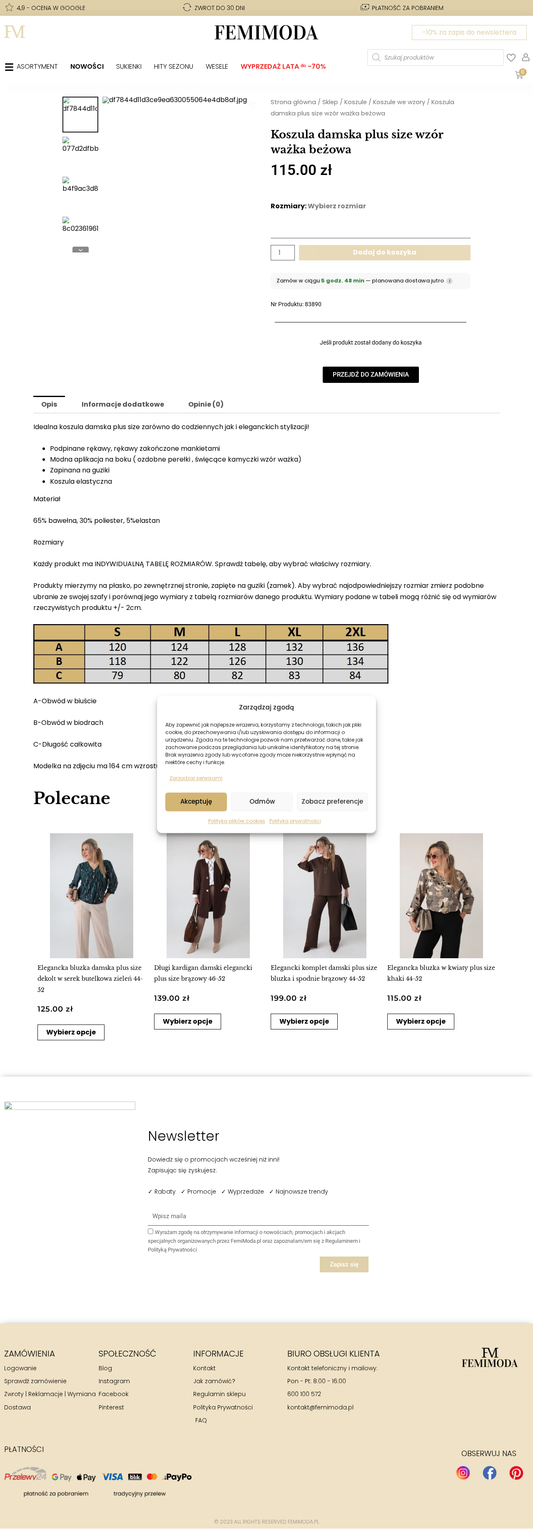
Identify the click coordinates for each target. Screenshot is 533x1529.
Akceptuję (196, 801)
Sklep (330, 102)
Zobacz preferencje (332, 801)
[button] (45, 934)
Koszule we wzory (399, 102)
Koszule (355, 102)
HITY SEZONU (173, 66)
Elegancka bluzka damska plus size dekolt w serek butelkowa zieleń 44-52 (90, 979)
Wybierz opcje (71, 1032)
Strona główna (293, 102)
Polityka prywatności (295, 820)
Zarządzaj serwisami (195, 778)
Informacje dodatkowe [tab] (123, 404)
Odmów (262, 801)
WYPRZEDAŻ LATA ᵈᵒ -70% (283, 66)
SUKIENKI (129, 66)
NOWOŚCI (87, 66)
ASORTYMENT (37, 66)
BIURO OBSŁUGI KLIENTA (333, 1353)
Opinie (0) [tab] (206, 404)
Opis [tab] (49, 404)
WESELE (217, 66)
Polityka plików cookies (236, 820)
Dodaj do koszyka (384, 252)
